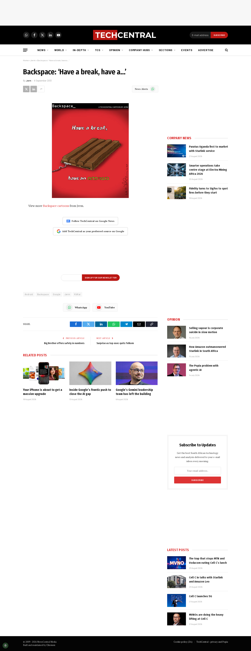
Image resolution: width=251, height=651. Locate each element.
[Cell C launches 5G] (176, 600)
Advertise (206, 50)
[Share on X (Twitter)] (26, 89)
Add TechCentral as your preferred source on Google (93, 231)
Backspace (43, 294)
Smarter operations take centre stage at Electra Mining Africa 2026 (208, 170)
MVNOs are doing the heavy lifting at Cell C (206, 617)
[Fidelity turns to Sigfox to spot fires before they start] (176, 192)
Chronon (50, 645)
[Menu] (25, 50)
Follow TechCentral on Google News (93, 221)
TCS (97, 50)
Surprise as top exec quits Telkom (115, 343)
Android (29, 294)
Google (56, 294)
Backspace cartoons (56, 206)
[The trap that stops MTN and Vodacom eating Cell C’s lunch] (176, 562)
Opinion (114, 50)
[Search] (226, 50)
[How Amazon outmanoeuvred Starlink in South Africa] (176, 351)
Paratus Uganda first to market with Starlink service (208, 149)
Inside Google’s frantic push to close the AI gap (90, 392)
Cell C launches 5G (200, 596)
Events (186, 50)
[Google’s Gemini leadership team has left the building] (137, 373)
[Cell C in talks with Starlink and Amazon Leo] (176, 581)
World (59, 50)
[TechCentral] (125, 35)
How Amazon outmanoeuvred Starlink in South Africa (207, 349)
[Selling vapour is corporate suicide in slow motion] (176, 332)
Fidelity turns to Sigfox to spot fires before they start (208, 190)
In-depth (79, 50)
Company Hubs (139, 50)
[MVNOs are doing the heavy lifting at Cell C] (176, 618)
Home (26, 60)
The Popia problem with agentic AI (203, 368)
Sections (165, 50)
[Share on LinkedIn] (33, 89)
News (41, 50)
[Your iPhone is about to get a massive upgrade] (44, 373)
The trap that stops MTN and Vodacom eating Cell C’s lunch (208, 560)
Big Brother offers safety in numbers (64, 343)
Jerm (33, 60)
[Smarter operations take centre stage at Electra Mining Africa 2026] (176, 169)
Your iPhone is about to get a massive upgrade (42, 392)
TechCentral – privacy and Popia (212, 641)
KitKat (77, 294)
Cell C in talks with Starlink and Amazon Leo (206, 579)
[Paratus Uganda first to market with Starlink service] (176, 150)
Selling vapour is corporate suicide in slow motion (206, 330)
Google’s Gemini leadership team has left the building (134, 392)
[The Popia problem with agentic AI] (176, 369)
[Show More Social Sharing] (41, 89)
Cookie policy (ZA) (183, 641)
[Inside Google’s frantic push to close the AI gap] (90, 373)
